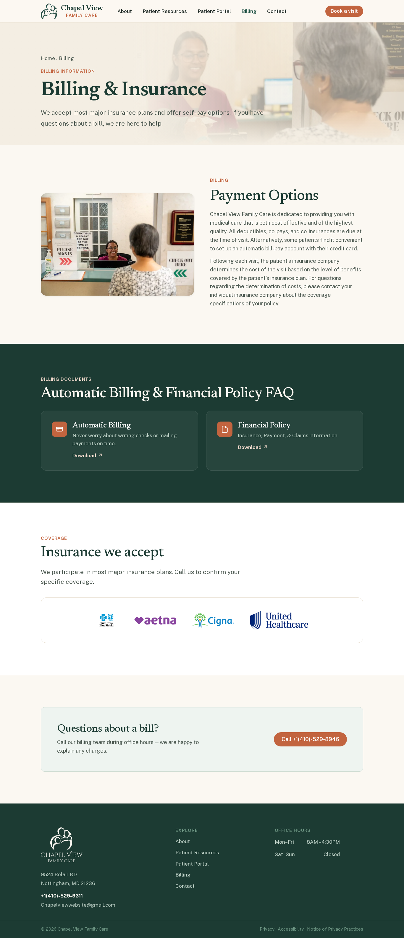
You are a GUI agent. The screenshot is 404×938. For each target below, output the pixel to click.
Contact (277, 11)
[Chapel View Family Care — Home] (62, 844)
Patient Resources (165, 11)
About (124, 11)
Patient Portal (214, 11)
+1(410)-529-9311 (62, 896)
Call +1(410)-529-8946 (310, 739)
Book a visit (344, 11)
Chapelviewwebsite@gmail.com (78, 905)
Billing (249, 11)
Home (48, 58)
